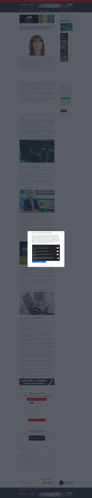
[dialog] (46, 249)
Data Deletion (41, 265)
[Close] (62, 233)
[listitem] (46, 245)
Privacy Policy (51, 265)
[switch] (58, 248)
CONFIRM (39, 261)
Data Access (46, 265)
